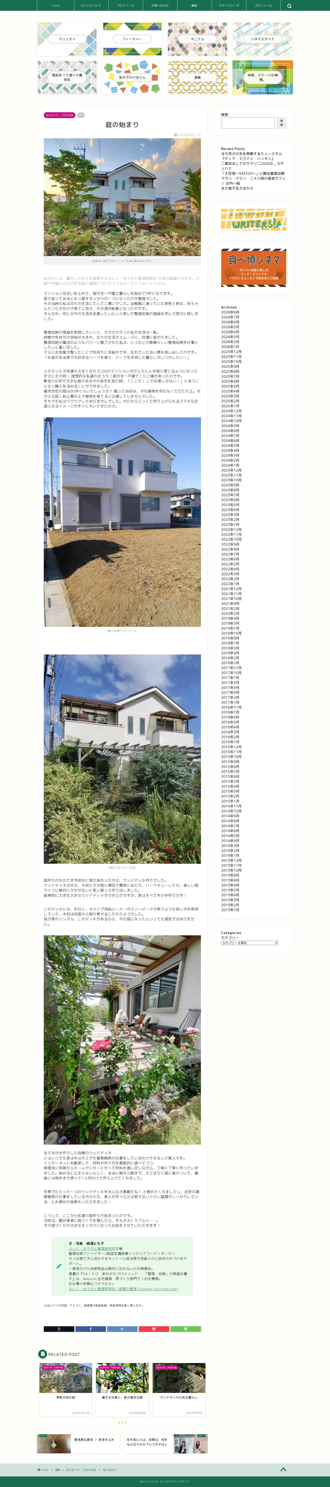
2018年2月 (230, 658)
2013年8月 (230, 880)
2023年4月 (230, 509)
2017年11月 (231, 667)
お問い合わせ (160, 5)
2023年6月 (230, 500)
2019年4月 (230, 618)
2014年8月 (230, 821)
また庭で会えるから (237, 188)
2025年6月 (230, 381)
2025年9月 (230, 366)
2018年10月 (231, 633)
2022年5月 (230, 564)
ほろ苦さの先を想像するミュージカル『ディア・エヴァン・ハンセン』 (251, 156)
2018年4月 (230, 653)
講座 (194, 5)
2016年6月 (230, 717)
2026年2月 (230, 341)
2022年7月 (230, 554)
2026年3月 (230, 337)
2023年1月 (230, 524)
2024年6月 (230, 440)
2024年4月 (230, 450)
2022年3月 (230, 574)
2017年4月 (230, 687)
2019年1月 (230, 628)
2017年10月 (231, 672)
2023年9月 (230, 485)
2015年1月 (230, 801)
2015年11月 (231, 751)
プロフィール (125, 5)
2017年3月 (230, 692)
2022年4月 (230, 569)
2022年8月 (230, 549)
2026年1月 (230, 346)
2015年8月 (230, 766)
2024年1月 (230, 465)
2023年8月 (230, 490)
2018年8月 (230, 638)
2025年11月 (231, 356)
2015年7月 (230, 771)
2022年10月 (231, 539)
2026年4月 (230, 332)
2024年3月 (230, 455)
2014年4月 (230, 840)
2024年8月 (230, 430)
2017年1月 (230, 702)
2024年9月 (230, 425)
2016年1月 (230, 742)
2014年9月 (230, 816)
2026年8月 (230, 312)
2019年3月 (230, 623)
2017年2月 (230, 697)
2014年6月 (230, 830)
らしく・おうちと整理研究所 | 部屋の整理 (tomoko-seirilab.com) (123, 1289)
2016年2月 (230, 737)
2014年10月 (231, 811)
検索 (224, 114)
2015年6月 (230, 776)
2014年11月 (231, 806)
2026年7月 (230, 317)
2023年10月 (231, 480)
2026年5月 (230, 327)
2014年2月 (230, 850)
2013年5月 (230, 890)
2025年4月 (230, 391)
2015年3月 (230, 791)
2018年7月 (230, 643)
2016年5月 (230, 722)
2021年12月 (231, 588)
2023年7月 (230, 495)
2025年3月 (230, 396)
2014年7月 (230, 826)
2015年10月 (231, 756)
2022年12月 (231, 529)
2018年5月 (230, 648)
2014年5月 (230, 835)
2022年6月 (230, 559)
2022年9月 (230, 544)
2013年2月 (230, 905)
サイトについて (91, 5)
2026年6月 (230, 322)
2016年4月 (230, 727)
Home (56, 5)
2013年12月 (231, 860)
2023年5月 (230, 504)
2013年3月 (230, 900)
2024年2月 (230, 460)
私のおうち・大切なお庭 (59, 115)
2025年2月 (230, 401)
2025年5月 (230, 386)
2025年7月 (230, 376)
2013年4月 (230, 895)
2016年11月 (231, 707)
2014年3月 (230, 845)
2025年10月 (231, 361)
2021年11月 (231, 593)
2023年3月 (230, 514)
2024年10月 (231, 421)
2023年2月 (230, 519)
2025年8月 (230, 371)
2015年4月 (230, 786)
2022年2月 (230, 579)
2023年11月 (231, 475)
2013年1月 (230, 910)
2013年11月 (231, 865)
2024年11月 (231, 416)
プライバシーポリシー (229, 7)
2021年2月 (230, 608)
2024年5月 (230, 445)
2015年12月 (231, 747)
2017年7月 (230, 677)
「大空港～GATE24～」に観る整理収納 (253, 173)
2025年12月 (231, 351)
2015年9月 (230, 761)
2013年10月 (231, 870)
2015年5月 (230, 781)
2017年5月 (230, 682)
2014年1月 (230, 855)
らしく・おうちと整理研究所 (92, 1248)
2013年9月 (230, 875)
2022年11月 (231, 534)
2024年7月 (230, 435)
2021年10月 (231, 598)
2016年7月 (230, 712)
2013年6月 (230, 885)
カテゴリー (230, 937)
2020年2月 (230, 613)
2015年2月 (230, 796)
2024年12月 (231, 411)
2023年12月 (231, 470)
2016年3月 (230, 732)
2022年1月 (230, 584)
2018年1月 (230, 663)
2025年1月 (230, 406)
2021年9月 (230, 603)
